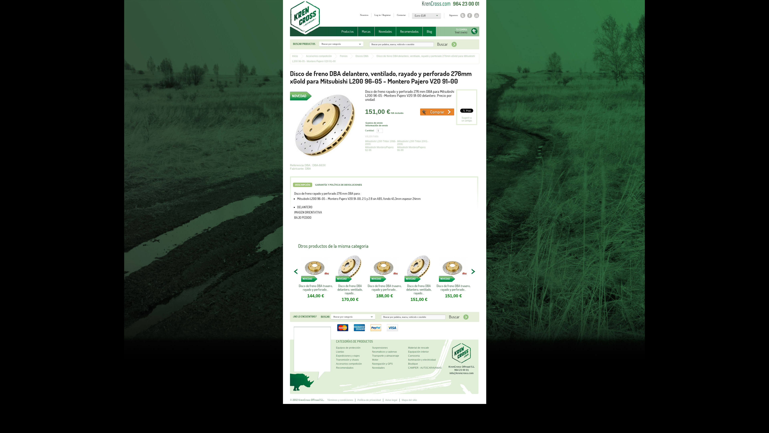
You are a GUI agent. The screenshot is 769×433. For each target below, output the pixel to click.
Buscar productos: (304, 44)
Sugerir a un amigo (467, 119)
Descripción (302, 185)
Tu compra (461, 29)
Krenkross (305, 18)
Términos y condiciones (340, 400)
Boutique (413, 363)
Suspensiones (380, 347)
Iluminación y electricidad (422, 359)
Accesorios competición (319, 56)
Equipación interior (418, 351)
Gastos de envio (374, 123)
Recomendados (409, 31)
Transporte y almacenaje (385, 355)
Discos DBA (361, 56)
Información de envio (376, 125)
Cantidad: (369, 130)
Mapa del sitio (409, 400)
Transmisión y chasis (347, 359)
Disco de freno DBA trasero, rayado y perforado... (316, 287)
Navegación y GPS (382, 363)
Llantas (340, 351)
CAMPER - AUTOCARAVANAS (425, 367)
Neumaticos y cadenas (384, 351)
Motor (375, 359)
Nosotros (364, 15)
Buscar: (325, 316)
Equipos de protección (348, 347)
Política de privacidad (369, 400)
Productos (345, 31)
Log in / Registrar (382, 15)
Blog (429, 31)
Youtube (476, 15)
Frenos (343, 56)
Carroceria (414, 355)
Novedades (385, 31)
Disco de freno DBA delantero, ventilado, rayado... (350, 289)
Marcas (364, 31)
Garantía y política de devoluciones (338, 185)
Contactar (401, 15)
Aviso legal (391, 400)
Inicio (295, 56)
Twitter (462, 15)
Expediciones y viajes (348, 355)
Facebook (469, 15)
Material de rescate (418, 347)
